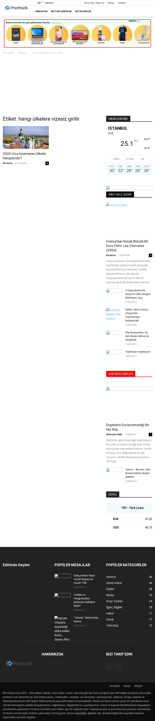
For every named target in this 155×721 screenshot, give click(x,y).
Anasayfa (41, 11)
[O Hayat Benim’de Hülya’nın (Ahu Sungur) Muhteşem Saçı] (114, 293)
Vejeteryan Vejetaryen (137, 351)
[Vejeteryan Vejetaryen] (114, 355)
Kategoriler (83, 11)
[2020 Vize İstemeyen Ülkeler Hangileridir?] (26, 137)
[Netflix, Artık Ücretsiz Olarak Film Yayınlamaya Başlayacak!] (114, 314)
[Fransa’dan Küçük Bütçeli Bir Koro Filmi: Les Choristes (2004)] (129, 219)
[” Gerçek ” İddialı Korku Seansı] (62, 628)
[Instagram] (142, 3)
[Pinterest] (149, 3)
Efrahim (7, 163)
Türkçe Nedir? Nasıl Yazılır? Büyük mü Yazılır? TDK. (84, 579)
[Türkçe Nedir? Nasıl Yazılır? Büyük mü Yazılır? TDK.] (62, 579)
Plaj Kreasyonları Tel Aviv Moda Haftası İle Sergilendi (137, 336)
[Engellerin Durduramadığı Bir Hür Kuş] (129, 403)
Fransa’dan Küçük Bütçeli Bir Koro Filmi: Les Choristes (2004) (127, 245)
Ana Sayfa (8, 52)
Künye (111, 2)
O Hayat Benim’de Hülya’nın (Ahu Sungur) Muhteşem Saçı (138, 294)
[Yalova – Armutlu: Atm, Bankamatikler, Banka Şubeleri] (114, 473)
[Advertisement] (77, 85)
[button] (147, 11)
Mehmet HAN (114, 434)
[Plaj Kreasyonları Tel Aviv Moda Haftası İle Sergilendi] (114, 336)
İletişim (122, 2)
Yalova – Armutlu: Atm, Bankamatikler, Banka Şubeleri (138, 473)
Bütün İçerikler (61, 11)
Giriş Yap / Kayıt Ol (94, 2)
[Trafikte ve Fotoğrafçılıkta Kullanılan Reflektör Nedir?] (62, 598)
